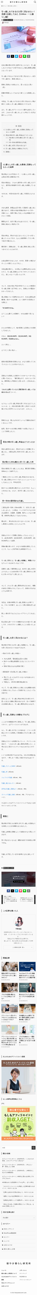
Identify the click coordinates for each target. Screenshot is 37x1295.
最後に (8, 152)
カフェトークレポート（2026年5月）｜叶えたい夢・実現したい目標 (17, 1165)
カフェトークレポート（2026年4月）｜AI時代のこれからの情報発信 (18, 1171)
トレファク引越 (6, 777)
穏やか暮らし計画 (8, 20)
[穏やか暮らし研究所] (18, 2)
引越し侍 (4, 772)
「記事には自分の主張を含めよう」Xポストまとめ (17, 1192)
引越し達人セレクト (8, 783)
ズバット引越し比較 (8, 794)
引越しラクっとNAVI (8, 766)
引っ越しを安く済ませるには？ (16, 145)
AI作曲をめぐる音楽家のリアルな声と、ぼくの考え (18, 1182)
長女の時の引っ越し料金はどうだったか (19, 135)
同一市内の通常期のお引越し (18, 142)
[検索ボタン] (35, 2)
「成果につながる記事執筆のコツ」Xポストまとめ (17, 1196)
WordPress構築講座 (10, 1233)
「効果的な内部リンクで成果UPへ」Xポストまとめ (18, 1200)
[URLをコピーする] (28, 56)
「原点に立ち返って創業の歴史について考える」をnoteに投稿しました (18, 1205)
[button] (8, 56)
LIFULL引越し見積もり (9, 789)
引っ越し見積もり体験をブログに (17, 148)
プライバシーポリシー (25, 1279)
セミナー (6, 1237)
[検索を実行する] (34, 1148)
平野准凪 (19, 929)
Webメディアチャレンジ (8, 1283)
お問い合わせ (23, 1270)
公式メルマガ (8, 1245)
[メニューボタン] (2, 2)
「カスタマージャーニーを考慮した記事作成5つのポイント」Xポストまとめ (18, 1187)
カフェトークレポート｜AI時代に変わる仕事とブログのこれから (18, 1177)
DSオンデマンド (9, 1229)
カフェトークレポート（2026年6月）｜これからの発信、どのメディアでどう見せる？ (18, 1159)
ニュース (6, 1241)
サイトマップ (23, 1273)
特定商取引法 (23, 1276)
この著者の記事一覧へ (18, 947)
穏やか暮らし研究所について (9, 1273)
